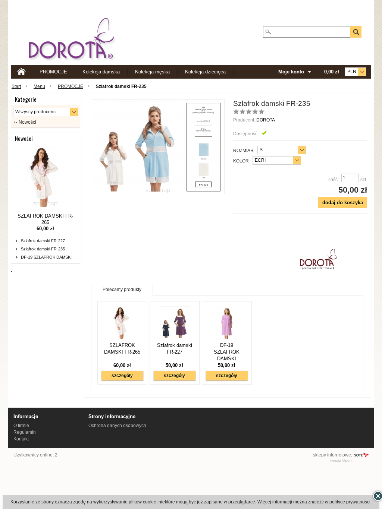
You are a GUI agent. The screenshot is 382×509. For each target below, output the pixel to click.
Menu (39, 86)
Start (16, 86)
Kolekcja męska (152, 72)
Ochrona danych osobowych (117, 425)
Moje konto (291, 72)
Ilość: (333, 179)
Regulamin (24, 432)
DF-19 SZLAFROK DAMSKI (46, 257)
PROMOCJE (53, 72)
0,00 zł (331, 72)
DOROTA (265, 120)
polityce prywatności (349, 502)
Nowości (24, 138)
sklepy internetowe (332, 455)
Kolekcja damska (101, 72)
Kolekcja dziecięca (205, 72)
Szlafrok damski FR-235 (43, 249)
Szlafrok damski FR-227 (43, 240)
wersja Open (341, 460)
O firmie (21, 425)
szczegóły (122, 375)
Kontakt (21, 439)
